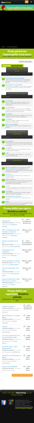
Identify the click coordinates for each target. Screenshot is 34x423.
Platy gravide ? (6, 221)
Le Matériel (9, 119)
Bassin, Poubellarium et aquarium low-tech (18, 167)
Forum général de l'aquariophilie (15, 78)
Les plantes (9, 114)
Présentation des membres (13, 196)
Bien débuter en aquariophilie (14, 84)
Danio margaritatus (15, 246)
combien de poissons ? (8, 306)
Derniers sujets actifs (25, 61)
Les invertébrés (10, 107)
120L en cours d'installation (10, 366)
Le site (7, 186)
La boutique (9, 191)
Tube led (4, 326)
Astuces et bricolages (12, 124)
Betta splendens (15, 264)
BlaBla (7, 201)
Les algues (9, 147)
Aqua (6, 2)
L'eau (7, 153)
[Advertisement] (17, 28)
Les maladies (9, 141)
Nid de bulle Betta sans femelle (11, 261)
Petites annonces (10, 179)
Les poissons (9, 101)
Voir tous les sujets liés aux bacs (22, 375)
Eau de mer (9, 174)
